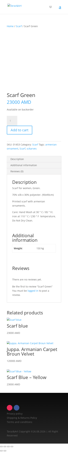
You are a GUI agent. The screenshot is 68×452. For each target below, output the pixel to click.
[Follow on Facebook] (16, 408)
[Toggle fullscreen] (4, 446)
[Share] (8, 446)
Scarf (19, 26)
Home (10, 26)
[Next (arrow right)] (4, 450)
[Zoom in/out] (1, 446)
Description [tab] (17, 159)
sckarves (32, 148)
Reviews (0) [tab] (16, 171)
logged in (33, 290)
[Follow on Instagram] (9, 408)
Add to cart (19, 130)
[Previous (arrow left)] (1, 450)
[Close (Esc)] (11, 446)
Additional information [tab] (23, 165)
